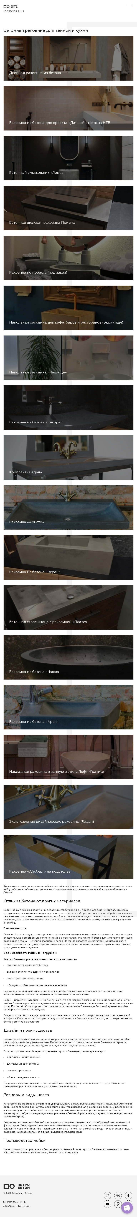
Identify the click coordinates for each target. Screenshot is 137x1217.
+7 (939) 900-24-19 (14, 11)
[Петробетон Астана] (14, 7)
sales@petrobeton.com (17, 1206)
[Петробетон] (17, 1187)
